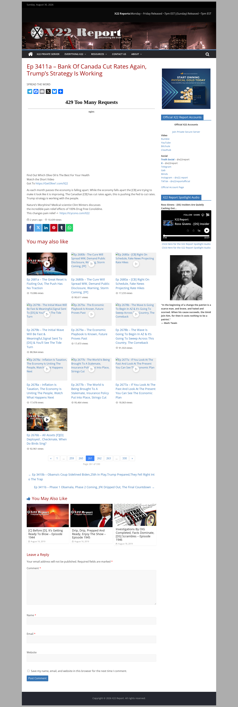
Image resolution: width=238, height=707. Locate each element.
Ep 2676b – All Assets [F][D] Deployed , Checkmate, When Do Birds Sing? (47, 439)
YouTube (166, 142)
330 (124, 458)
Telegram (166, 166)
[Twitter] (38, 228)
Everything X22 (74, 54)
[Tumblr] (61, 228)
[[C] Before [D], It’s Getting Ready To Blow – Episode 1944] (48, 506)
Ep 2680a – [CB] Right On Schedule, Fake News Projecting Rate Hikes (132, 283)
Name (31, 615)
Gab (163, 170)
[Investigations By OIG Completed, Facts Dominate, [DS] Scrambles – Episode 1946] (135, 506)
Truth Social (167, 159)
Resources (97, 54)
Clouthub (166, 149)
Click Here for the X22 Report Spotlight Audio (186, 243)
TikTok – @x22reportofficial (175, 181)
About (135, 54)
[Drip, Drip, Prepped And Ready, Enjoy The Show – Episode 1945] (91, 506)
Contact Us (119, 54)
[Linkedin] (46, 228)
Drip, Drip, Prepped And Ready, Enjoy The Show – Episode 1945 (89, 533)
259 (71, 458)
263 (108, 458)
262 (99, 458)
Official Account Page (172, 187)
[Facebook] (30, 228)
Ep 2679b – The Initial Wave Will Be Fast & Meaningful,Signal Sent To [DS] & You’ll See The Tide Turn (45, 338)
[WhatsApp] (69, 228)
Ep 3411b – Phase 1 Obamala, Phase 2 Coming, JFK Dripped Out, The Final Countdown (94, 487)
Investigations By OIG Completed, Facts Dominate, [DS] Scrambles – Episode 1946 (135, 534)
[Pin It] (53, 228)
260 (81, 458)
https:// (75, 213)
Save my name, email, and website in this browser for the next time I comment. (79, 671)
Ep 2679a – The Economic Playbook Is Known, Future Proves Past (89, 334)
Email (31, 634)
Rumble (165, 138)
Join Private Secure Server (186, 131)
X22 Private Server (48, 54)
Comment (34, 568)
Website (32, 652)
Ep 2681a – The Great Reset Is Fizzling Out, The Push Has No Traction (47, 283)
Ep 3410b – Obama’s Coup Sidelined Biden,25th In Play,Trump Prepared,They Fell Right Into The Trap (91, 477)
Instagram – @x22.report (174, 177)
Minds (164, 173)
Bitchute (165, 146)
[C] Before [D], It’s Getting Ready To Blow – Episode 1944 (45, 533)
